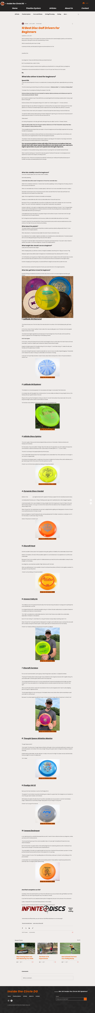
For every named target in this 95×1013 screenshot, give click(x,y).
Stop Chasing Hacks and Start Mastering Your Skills (24, 957)
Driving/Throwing (49, 14)
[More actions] (72, 24)
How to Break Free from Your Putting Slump (69, 957)
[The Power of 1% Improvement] (47, 948)
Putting (59, 14)
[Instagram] (91, 503)
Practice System (26, 14)
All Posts (17, 14)
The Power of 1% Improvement (44, 957)
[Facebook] (91, 500)
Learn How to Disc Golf (38, 923)
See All (78, 940)
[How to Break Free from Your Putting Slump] (70, 948)
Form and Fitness (37, 14)
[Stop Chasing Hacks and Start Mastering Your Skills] (25, 948)
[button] (78, 14)
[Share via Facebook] (22, 928)
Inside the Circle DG (15, 3)
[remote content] (47, 166)
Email (57, 996)
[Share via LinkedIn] (29, 928)
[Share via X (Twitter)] (25, 928)
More (65, 14)
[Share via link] (32, 928)
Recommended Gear (27, 923)
